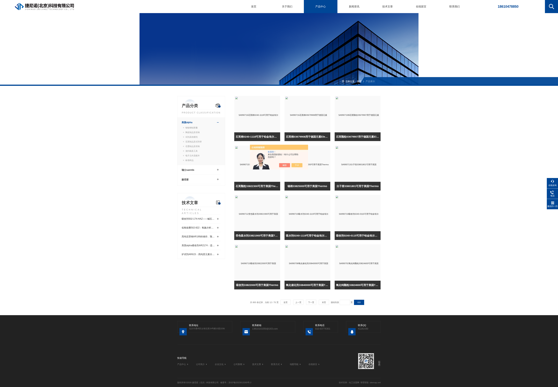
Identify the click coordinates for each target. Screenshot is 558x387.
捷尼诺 (185, 179)
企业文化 (219, 364)
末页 (324, 302)
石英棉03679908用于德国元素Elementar (308, 136)
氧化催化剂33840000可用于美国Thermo (308, 285)
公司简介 (200, 364)
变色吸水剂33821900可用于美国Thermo (258, 235)
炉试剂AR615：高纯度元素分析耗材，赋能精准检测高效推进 (201, 254)
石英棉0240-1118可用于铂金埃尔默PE (258, 136)
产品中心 (320, 6)
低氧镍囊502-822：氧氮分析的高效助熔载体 (201, 227)
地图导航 (294, 364)
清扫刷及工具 (191, 151)
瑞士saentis (188, 170)
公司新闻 (238, 364)
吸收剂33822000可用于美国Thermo (257, 285)
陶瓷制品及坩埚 (192, 132)
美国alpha (187, 122)
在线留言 (421, 6)
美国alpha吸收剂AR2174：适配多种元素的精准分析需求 (201, 245)
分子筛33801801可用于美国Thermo (358, 186)
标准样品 (189, 160)
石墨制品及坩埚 (192, 146)
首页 (253, 6)
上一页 (298, 302)
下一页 (311, 302)
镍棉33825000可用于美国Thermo (307, 186)
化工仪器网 (354, 382)
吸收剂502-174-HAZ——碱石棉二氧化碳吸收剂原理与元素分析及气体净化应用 (201, 219)
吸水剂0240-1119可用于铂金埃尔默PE (308, 235)
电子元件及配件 (192, 155)
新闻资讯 (354, 6)
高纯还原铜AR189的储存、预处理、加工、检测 (201, 236)
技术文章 (387, 6)
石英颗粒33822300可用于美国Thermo (258, 186)
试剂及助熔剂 (191, 137)
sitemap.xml (375, 382)
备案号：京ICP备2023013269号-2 (235, 382)
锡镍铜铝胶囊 (191, 128)
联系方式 (275, 364)
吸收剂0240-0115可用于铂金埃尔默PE (358, 235)
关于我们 (287, 6)
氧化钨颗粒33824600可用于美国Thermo (358, 285)
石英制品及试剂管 (193, 141)
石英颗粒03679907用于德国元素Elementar (358, 136)
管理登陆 (364, 382)
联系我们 (454, 6)
